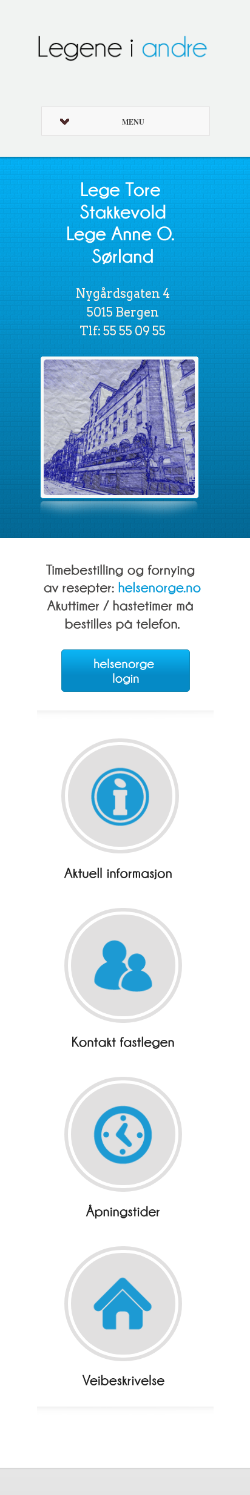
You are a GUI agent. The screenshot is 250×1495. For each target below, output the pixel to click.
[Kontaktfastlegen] (123, 1040)
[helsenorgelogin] (125, 670)
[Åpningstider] (123, 1209)
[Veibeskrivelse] (124, 1378)
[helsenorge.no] (159, 585)
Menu (133, 122)
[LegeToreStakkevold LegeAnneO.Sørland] (123, 222)
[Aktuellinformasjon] (120, 870)
